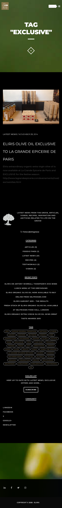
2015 (7, 331)
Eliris (53, 16)
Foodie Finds (29, 251)
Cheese (43, 335)
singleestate (37, 364)
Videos (29, 269)
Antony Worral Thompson (24, 331)
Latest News (10, 134)
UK (31, 367)
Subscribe (31, 390)
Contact (52, 29)
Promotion (25, 360)
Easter (36, 338)
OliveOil (40, 356)
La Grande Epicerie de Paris (20, 353)
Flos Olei (38, 342)
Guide (16, 349)
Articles (29, 247)
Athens (53, 331)
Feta (29, 342)
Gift (28, 346)
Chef (51, 335)
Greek (8, 349)
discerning (24, 338)
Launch (40, 353)
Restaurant (48, 360)
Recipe (36, 360)
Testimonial (51, 364)
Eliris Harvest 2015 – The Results (31, 301)
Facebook (8, 412)
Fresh (20, 346)
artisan (43, 331)
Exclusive (19, 342)
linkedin (6, 488)
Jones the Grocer (49, 349)
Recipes (29, 260)
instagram (27, 487)
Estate (54, 338)
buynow (32, 335)
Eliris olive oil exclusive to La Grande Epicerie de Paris (29, 151)
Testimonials (49, 20)
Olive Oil (29, 356)
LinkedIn (7, 408)
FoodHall (50, 342)
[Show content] (31, 51)
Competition (10, 338)
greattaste (39, 346)
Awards (21, 335)
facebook (13, 487)
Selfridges (10, 364)
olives (50, 356)
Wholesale (50, 34)
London (50, 353)
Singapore (23, 364)
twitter (20, 488)
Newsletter (9, 425)
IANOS (34, 349)
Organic (12, 360)
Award (12, 335)
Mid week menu (15, 356)
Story (53, 11)
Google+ (7, 421)
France (11, 346)
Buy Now (51, 25)
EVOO (9, 342)
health (25, 349)
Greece (51, 346)
